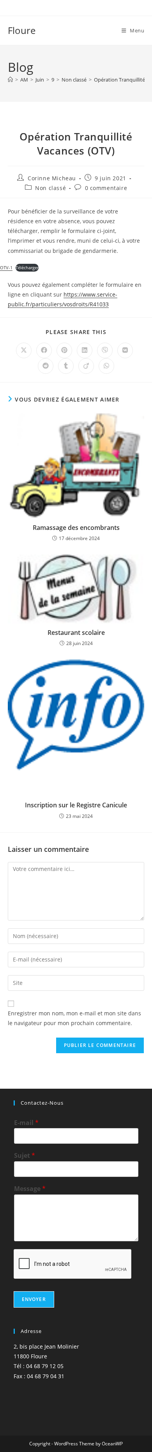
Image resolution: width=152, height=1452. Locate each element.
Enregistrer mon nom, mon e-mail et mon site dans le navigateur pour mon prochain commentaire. (74, 1018)
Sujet (24, 1156)
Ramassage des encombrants (76, 527)
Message (30, 1189)
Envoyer (34, 1299)
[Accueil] (10, 79)
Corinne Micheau (52, 178)
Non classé (50, 188)
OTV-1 (6, 267)
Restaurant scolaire (76, 632)
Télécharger (27, 267)
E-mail (26, 1123)
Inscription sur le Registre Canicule (76, 805)
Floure (21, 30)
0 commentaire (106, 188)
